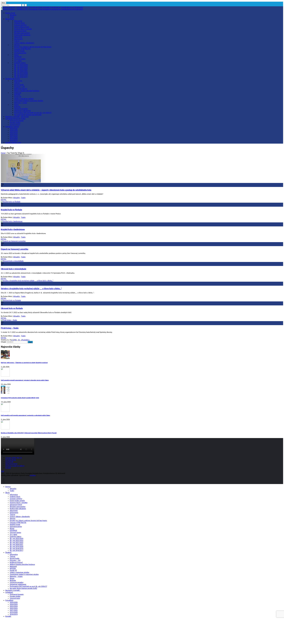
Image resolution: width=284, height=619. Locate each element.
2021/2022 (14, 137)
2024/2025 (14, 131)
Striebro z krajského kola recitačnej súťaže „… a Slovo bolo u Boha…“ (31, 289)
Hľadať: (3, 342)
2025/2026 (14, 129)
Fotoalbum (12, 127)
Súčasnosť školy (20, 31)
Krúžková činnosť (20, 89)
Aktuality (13, 15)
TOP (2, 471)
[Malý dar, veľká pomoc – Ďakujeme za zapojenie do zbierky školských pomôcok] (142, 354)
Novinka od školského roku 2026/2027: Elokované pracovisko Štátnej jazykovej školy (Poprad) (29, 433)
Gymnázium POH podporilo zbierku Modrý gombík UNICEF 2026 (20, 398)
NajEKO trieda (19, 51)
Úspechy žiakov (20, 63)
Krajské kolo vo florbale (11, 210)
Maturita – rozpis (20, 103)
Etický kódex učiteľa (21, 27)
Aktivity (17, 45)
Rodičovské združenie (22, 35)
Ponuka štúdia (15, 123)
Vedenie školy (19, 23)
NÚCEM (17, 95)
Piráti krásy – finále (10, 328)
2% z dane (18, 61)
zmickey (33, 475)
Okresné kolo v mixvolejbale (13, 269)
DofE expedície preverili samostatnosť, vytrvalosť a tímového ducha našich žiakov (25, 380)
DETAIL (3, 200)
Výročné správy (20, 59)
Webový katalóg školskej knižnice (26, 91)
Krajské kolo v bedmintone (13, 229)
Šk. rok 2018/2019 (21, 75)
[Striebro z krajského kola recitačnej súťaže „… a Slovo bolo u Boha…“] (27, 281)
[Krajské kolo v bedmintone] (11, 221)
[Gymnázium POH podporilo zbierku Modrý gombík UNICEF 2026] (142, 390)
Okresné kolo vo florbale (12, 308)
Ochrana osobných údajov (14, 466)
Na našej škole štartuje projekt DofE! (28, 115)
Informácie (18, 21)
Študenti (12, 79)
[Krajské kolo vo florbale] (10, 202)
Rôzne (16, 55)
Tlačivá (17, 41)
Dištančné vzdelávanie (22, 111)
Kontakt (13, 143)
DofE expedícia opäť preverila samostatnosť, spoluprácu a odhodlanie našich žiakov (25, 415)
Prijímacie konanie (17, 121)
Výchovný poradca (21, 109)
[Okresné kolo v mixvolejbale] (12, 261)
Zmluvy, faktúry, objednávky (24, 43)
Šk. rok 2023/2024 (21, 65)
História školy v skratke (23, 29)
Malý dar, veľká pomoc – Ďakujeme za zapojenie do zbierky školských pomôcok (24, 362)
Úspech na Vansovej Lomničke (14, 249)
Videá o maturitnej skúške (24, 99)
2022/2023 (14, 135)
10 (19, 340)
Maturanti (17, 93)
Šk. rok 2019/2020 (21, 73)
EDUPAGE (18, 57)
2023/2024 (14, 133)
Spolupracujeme (20, 53)
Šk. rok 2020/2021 (21, 71)
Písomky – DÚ (19, 87)
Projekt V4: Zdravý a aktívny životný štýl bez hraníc (32, 47)
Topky (12, 17)
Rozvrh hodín (19, 85)
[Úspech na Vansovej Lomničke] (13, 241)
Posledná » (26, 340)
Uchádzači (15, 119)
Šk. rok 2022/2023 (21, 67)
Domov (10, 13)
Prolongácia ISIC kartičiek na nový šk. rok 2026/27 (32, 113)
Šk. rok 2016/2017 (21, 77)
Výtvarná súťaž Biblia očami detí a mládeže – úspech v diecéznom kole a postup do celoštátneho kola (46, 190)
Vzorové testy (15, 125)
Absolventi (18, 37)
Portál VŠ (17, 97)
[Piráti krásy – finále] (9, 320)
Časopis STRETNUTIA (22, 49)
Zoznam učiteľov (20, 25)
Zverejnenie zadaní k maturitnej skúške (28, 101)
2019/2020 (14, 139)
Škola (9, 19)
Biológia (17, 107)
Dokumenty (18, 39)
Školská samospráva (22, 33)
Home (3, 153)
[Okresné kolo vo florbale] (11, 300)
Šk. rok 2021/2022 (21, 69)
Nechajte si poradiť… (17, 117)
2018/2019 (14, 141)
